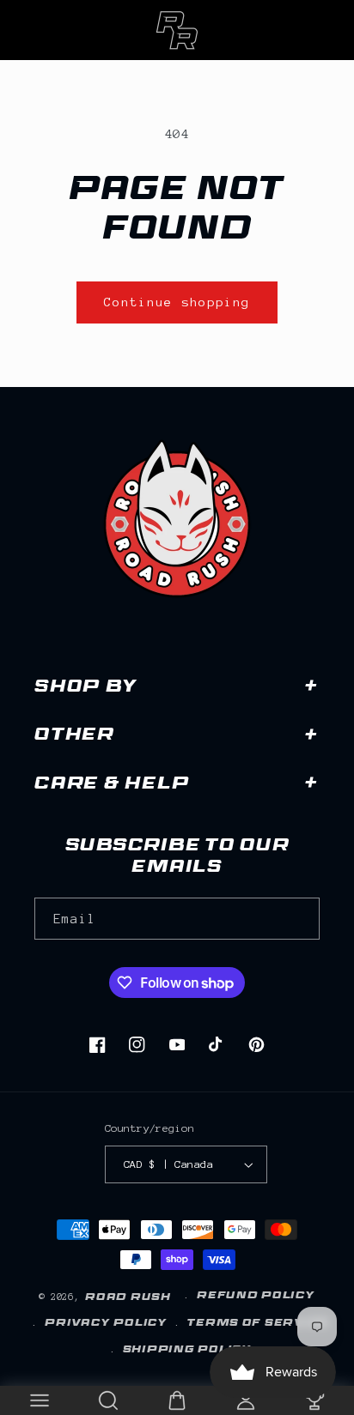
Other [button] (74, 737)
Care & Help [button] (111, 785)
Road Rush (128, 1298)
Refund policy (256, 1297)
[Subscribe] (299, 919)
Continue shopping (177, 302)
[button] (39, 1400)
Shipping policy (187, 1351)
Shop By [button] (85, 688)
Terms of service (258, 1324)
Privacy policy (106, 1324)
